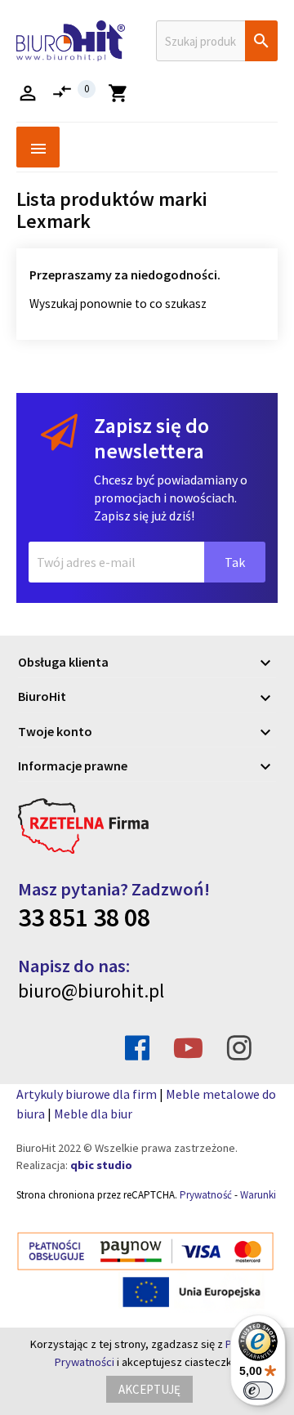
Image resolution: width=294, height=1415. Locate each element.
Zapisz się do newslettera (151, 438)
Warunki (258, 1195)
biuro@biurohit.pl (91, 990)
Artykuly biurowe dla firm (86, 1094)
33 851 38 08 (84, 917)
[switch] (258, 1390)
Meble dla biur (93, 1113)
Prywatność (206, 1195)
